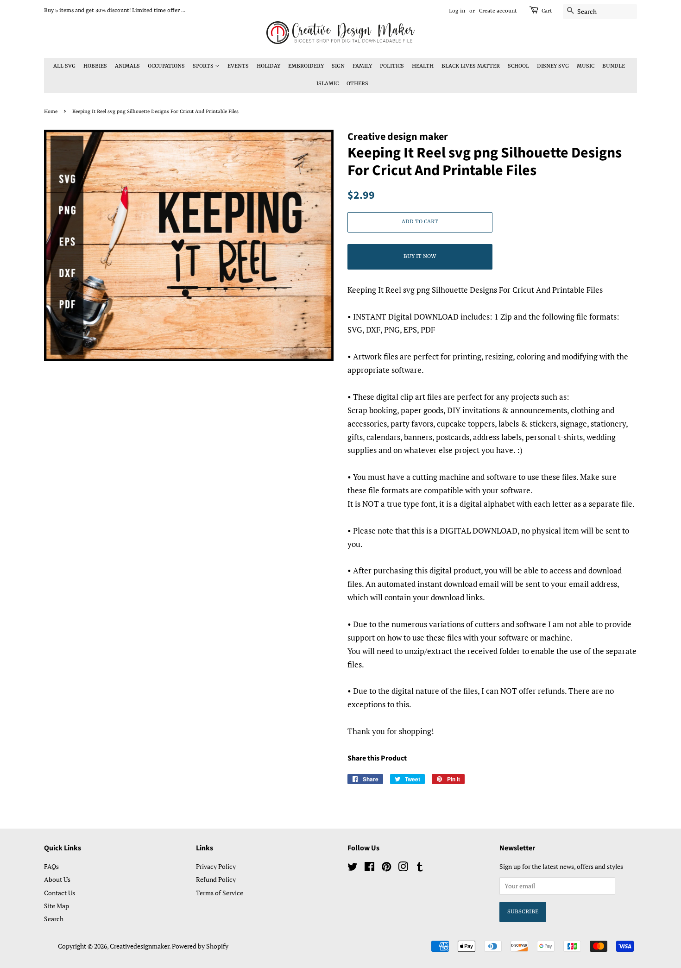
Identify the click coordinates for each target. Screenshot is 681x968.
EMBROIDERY (306, 66)
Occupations (166, 66)
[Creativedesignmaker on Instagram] (403, 868)
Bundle (613, 66)
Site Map (56, 905)
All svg (64, 66)
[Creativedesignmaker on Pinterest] (386, 868)
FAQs (51, 866)
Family (362, 66)
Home (50, 111)
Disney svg (553, 66)
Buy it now (420, 256)
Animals (127, 66)
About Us (57, 879)
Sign (338, 66)
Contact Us (59, 892)
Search (53, 918)
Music (585, 66)
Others (357, 84)
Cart (547, 11)
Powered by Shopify (200, 946)
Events (238, 66)
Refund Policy (216, 879)
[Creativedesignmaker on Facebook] (369, 868)
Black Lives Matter (470, 66)
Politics (392, 66)
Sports (204, 66)
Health (423, 66)
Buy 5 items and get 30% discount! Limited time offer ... (114, 10)
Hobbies (95, 66)
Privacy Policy (216, 866)
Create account (498, 11)
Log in (457, 11)
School (518, 66)
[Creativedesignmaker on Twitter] (352, 868)
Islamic (327, 84)
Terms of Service (219, 892)
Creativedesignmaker (139, 946)
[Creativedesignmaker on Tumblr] (420, 868)
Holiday (268, 66)
